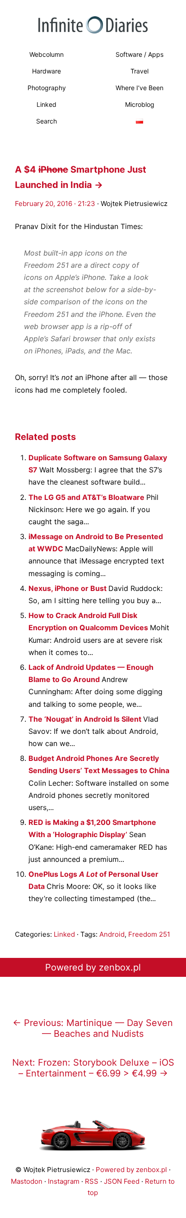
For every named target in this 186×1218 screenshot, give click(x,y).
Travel (139, 71)
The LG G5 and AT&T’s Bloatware (87, 497)
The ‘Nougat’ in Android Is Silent (85, 718)
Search (46, 121)
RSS (91, 1181)
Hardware (46, 71)
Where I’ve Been (139, 88)
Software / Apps (139, 54)
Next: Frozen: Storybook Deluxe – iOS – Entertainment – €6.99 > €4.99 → (93, 1068)
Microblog (139, 104)
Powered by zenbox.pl (93, 967)
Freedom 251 (149, 934)
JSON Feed (122, 1181)
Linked (46, 104)
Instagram (63, 1181)
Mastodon (26, 1181)
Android (112, 934)
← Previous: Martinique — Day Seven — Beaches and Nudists (93, 1028)
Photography (47, 88)
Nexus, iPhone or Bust (68, 588)
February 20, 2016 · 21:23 (55, 203)
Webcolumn (46, 54)
